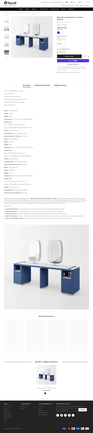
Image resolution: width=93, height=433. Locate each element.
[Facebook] (57, 415)
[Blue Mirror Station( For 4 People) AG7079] (46, 375)
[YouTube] (69, 415)
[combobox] (82, 2)
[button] (6, 15)
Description (27, 85)
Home (5, 13)
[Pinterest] (65, 415)
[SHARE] (87, 56)
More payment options (73, 64)
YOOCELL (64, 25)
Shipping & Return (60, 85)
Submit (82, 409)
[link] (14, 349)
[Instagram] (61, 415)
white (48, 393)
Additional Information (42, 85)
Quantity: (59, 43)
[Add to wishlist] (84, 56)
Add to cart (69, 56)
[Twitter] (73, 415)
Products (11, 13)
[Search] (83, 2)
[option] (32, 37)
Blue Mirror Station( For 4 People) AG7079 (46, 388)
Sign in (87, 5)
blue (45, 393)
